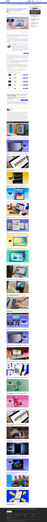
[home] (7, 3)
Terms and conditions (9, 514)
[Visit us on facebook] (28, 1)
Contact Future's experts (18, 514)
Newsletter (27, 32)
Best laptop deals (35, 4)
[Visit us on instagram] (31, 1)
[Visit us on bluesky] (30, 1)
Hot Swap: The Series (28, 4)
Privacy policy (25, 514)
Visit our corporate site (33, 509)
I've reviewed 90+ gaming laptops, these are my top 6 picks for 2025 (35, 23)
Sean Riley (11, 11)
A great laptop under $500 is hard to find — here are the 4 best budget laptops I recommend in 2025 (35, 12)
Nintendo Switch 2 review (20, 4)
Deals (7, 11)
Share (8, 32)
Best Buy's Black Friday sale (13, 36)
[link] (9, 46)
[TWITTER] (10, 110)
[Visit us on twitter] (29, 1)
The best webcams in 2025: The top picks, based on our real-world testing (35, 20)
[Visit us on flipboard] (32, 1)
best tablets (21, 34)
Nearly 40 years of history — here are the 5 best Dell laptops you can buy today (35, 16)
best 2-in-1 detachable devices (21, 55)
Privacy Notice (8, 102)
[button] (18, 74)
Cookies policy (33, 514)
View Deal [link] (25, 74)
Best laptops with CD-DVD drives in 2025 (34, 26)
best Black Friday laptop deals (12, 40)
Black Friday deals (15, 69)
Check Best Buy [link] (25, 88)
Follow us (23, 32)
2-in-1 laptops (13, 4)
